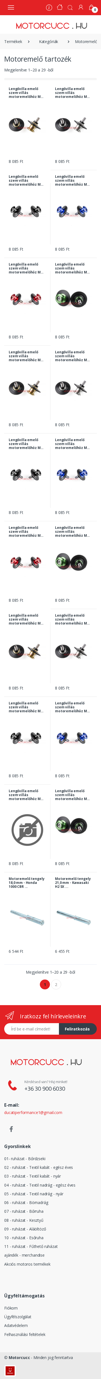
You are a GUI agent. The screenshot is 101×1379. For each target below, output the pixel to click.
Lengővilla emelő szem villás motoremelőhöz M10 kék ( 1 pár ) (73, 181)
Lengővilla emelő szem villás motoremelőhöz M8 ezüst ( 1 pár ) (72, 619)
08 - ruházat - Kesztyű (23, 1220)
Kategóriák (48, 41)
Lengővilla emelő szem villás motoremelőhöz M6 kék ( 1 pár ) (72, 444)
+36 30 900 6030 (44, 1088)
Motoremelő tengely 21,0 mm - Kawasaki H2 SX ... (73, 883)
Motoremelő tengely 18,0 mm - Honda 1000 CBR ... (26, 883)
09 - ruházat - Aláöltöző (25, 1229)
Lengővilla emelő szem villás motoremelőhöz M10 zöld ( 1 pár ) (73, 268)
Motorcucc (19, 1357)
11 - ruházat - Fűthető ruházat (31, 1246)
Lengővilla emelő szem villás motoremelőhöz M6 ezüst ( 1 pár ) (72, 356)
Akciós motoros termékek (27, 1264)
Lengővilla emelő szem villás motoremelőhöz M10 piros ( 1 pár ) (27, 268)
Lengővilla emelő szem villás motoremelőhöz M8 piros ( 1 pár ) (26, 795)
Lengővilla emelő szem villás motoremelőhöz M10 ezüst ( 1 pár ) (73, 93)
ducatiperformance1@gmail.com (33, 1112)
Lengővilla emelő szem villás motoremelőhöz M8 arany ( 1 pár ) (26, 619)
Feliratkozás (77, 1029)
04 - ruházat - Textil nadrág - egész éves (39, 1185)
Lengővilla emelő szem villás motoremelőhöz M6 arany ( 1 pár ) (26, 356)
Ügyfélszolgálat (17, 1316)
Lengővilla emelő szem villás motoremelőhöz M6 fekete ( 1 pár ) (26, 444)
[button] (70, 7)
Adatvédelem (15, 1325)
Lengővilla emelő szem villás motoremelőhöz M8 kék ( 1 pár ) (72, 707)
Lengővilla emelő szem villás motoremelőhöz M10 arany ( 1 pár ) (27, 93)
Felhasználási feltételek (24, 1334)
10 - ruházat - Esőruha (23, 1237)
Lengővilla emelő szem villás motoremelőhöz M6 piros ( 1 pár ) (26, 532)
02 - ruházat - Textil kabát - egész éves (38, 1167)
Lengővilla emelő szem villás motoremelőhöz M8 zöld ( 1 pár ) (72, 795)
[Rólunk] (49, 8)
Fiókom (11, 1308)
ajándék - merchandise (24, 1255)
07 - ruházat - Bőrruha (23, 1211)
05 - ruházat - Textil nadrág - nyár (33, 1193)
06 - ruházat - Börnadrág (26, 1202)
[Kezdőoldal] (60, 7)
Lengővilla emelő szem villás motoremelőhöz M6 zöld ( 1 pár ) (72, 532)
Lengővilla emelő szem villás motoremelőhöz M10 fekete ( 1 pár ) (27, 181)
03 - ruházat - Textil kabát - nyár (32, 1176)
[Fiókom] (81, 7)
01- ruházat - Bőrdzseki (24, 1158)
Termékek (13, 41)
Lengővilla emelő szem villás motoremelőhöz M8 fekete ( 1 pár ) (26, 707)
